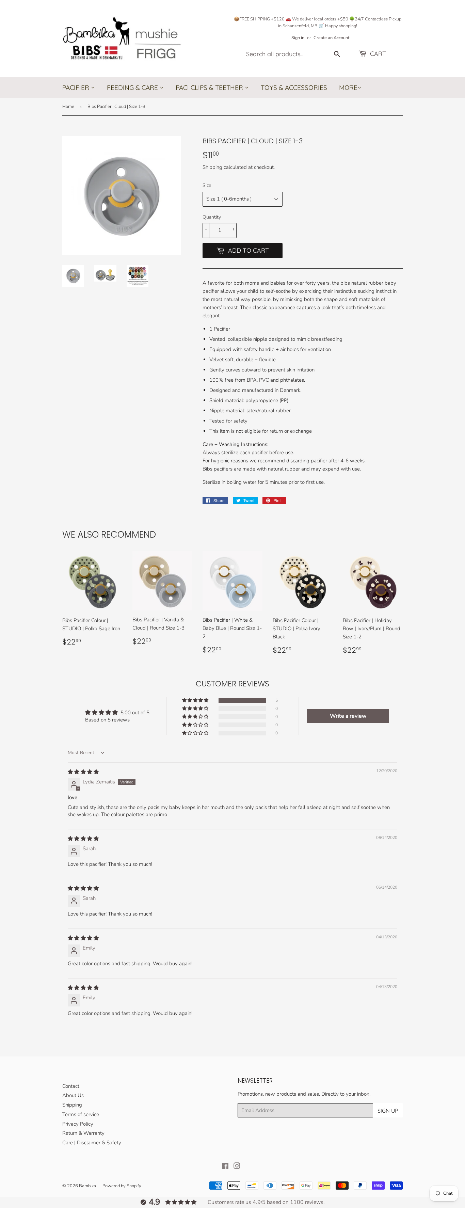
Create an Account (331, 38)
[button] (195, 700)
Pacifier (76, 87)
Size (207, 185)
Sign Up (388, 1110)
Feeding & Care (133, 87)
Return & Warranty (83, 1133)
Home (68, 107)
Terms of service (80, 1114)
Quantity (212, 217)
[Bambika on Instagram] (237, 1166)
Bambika (87, 1186)
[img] (83, 771)
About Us (73, 1095)
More (348, 87)
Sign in (297, 38)
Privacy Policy (77, 1123)
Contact (70, 1086)
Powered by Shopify (121, 1186)
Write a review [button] (348, 716)
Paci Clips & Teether (210, 87)
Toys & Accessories (294, 87)
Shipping (212, 167)
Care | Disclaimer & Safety (91, 1142)
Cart (377, 54)
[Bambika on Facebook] (225, 1166)
